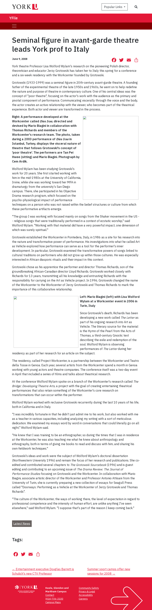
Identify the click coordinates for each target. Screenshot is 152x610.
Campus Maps (53, 602)
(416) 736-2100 (54, 598)
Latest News (21, 523)
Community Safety (89, 588)
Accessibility (86, 595)
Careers (83, 598)
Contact (49, 595)
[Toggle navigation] (14, 26)
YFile (13, 17)
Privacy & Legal (87, 591)
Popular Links (113, 7)
